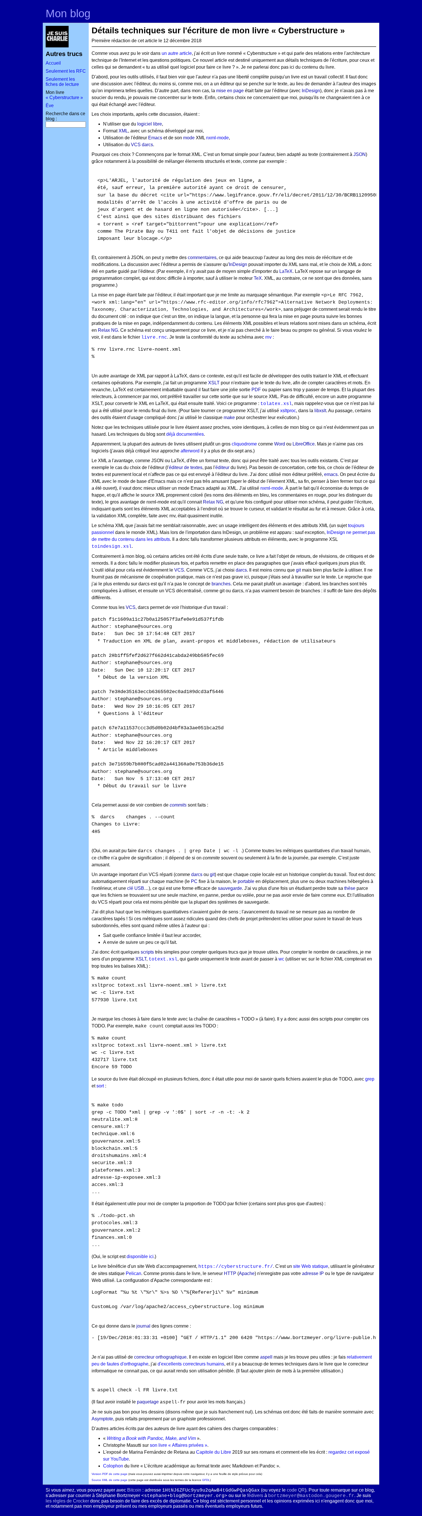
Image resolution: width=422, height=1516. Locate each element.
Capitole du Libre (213, 1452)
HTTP (230, 1273)
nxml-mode (217, 137)
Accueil (53, 63)
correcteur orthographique (160, 1357)
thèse (349, 888)
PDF (256, 389)
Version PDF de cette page (109, 1474)
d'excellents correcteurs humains (191, 1363)
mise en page (230, 90)
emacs (331, 474)
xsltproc (288, 410)
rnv (268, 337)
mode (189, 137)
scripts (147, 952)
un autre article (177, 53)
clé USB (135, 888)
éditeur (222, 467)
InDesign (311, 90)
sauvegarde (230, 888)
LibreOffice (304, 443)
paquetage (148, 1401)
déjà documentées (185, 434)
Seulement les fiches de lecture (62, 82)
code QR (296, 1490)
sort (100, 1085)
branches (221, 583)
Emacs (155, 137)
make (229, 417)
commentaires (202, 257)
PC (194, 881)
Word (279, 443)
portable (246, 881)
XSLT (214, 382)
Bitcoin (134, 1490)
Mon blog (68, 13)
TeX (258, 278)
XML (123, 130)
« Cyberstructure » (64, 97)
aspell (266, 1357)
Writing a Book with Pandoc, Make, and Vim (151, 1438)
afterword (190, 450)
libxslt (320, 410)
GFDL (206, 1480)
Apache (247, 1273)
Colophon (113, 1465)
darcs (147, 144)
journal (143, 1326)
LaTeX (286, 271)
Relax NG (108, 330)
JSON (359, 154)
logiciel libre (149, 123)
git (298, 570)
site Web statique (310, 1266)
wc (281, 958)
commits (178, 805)
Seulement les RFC (66, 71)
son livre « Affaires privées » (178, 1445)
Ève (50, 105)
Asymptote (102, 1418)
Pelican (133, 1273)
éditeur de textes (185, 467)
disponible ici (140, 1256)
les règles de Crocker (67, 1500)
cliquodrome (244, 443)
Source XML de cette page (109, 1480)
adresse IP (313, 1273)
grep (369, 1079)
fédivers (255, 1495)
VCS (136, 144)
